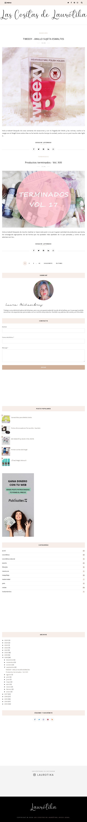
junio (8, 679)
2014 (6, 701)
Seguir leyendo (43, 142)
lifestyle (5, 567)
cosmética (5, 555)
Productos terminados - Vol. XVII (43, 162)
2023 (6, 645)
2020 (6, 653)
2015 (6, 699)
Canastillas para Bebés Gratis (21, 417)
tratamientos (6, 592)
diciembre (9, 660)
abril (7, 684)
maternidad (6, 579)
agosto (8, 675)
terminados (43, 157)
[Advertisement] (8, 387)
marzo (8, 687)
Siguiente (48, 263)
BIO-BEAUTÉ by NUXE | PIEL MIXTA (22, 439)
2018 (6, 657)
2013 (6, 704)
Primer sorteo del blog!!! (19, 450)
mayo (8, 682)
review (4, 587)
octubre (9, 665)
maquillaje (5, 575)
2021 (6, 650)
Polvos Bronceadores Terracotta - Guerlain (25, 428)
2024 (6, 643)
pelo (3, 583)
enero (8, 692)
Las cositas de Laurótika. (46, 817)
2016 (6, 696)
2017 (6, 694)
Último (59, 263)
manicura (43, 33)
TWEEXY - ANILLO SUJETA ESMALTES (43, 38)
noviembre (10, 662)
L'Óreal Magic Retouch (18, 460)
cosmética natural (8, 559)
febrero (8, 689)
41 (39, 263)
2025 (6, 640)
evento (4, 563)
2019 (6, 655)
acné (4, 551)
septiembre (10, 667)
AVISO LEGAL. (64, 817)
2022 (6, 648)
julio (7, 677)
